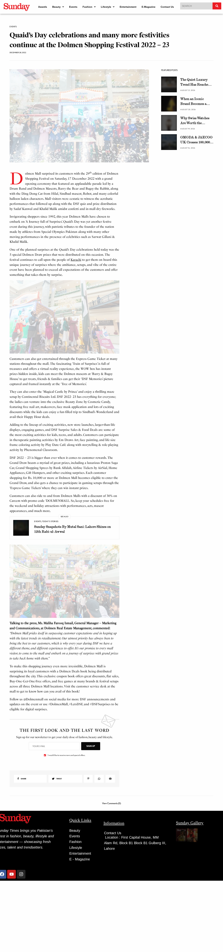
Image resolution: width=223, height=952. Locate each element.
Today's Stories (50, 521)
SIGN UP (90, 746)
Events (73, 6)
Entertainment (128, 6)
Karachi (76, 260)
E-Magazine (148, 6)
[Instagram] (21, 874)
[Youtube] (11, 874)
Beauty (56, 6)
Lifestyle (106, 6)
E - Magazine (79, 859)
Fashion (87, 6)
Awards (42, 6)
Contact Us (167, 6)
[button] (58, 7)
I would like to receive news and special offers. (66, 755)
